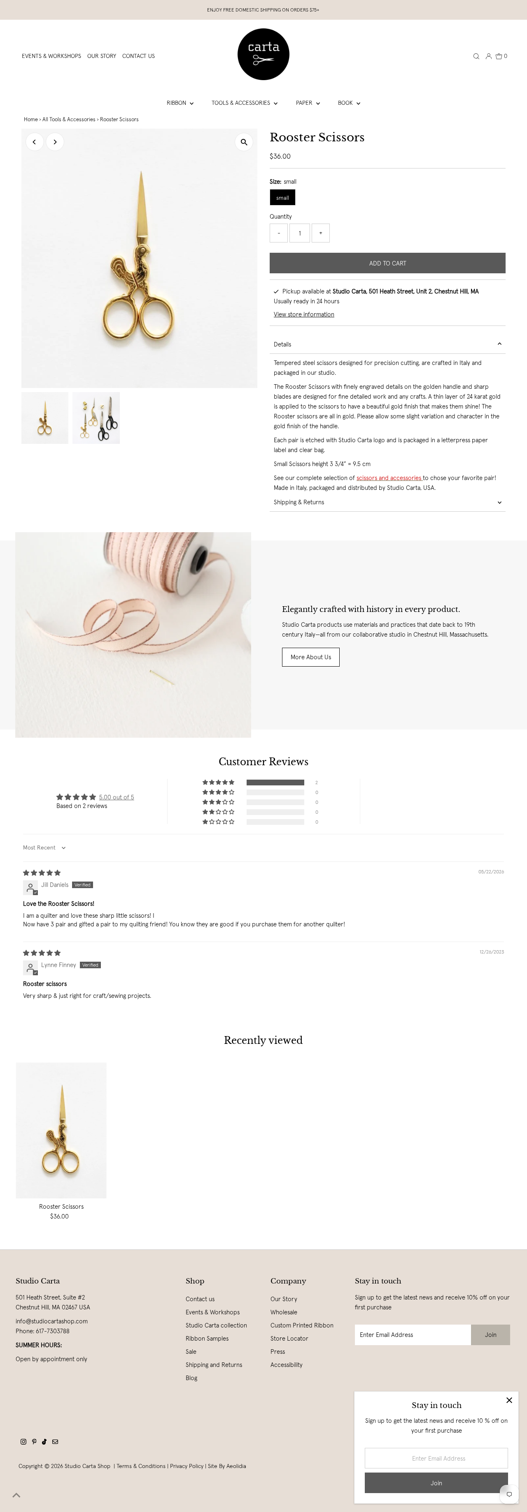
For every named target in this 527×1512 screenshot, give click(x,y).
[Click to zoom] (244, 142)
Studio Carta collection (216, 1325)
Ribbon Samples (207, 1338)
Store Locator (289, 1338)
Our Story (283, 1299)
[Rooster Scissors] (61, 1130)
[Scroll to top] (16, 1495)
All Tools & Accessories (69, 119)
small (282, 197)
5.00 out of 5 (116, 797)
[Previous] (35, 142)
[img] (42, 873)
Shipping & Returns (299, 502)
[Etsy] (55, 1442)
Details (282, 344)
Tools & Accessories (242, 102)
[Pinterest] (34, 1442)
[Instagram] (23, 1442)
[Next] (55, 142)
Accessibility (286, 1365)
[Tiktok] (44, 1442)
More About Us (311, 657)
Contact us (200, 1299)
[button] (219, 782)
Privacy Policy (186, 1466)
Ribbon (177, 102)
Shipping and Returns (214, 1365)
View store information (304, 314)
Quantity (281, 216)
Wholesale (283, 1312)
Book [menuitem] (346, 102)
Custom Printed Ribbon (301, 1325)
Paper (305, 102)
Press (277, 1351)
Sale (191, 1351)
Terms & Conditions (141, 1466)
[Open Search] (476, 56)
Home (31, 119)
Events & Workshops (213, 1312)
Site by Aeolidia (227, 1466)
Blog (191, 1378)
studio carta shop (88, 1466)
